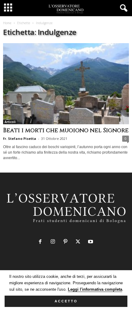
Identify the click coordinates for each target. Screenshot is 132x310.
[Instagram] (54, 242)
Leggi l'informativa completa (95, 289)
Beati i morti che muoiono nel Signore (66, 130)
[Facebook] (41, 242)
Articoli (10, 122)
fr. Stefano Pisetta (19, 138)
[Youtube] (91, 242)
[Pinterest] (66, 242)
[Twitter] (79, 242)
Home (7, 23)
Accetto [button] (66, 301)
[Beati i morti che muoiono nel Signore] (66, 83)
